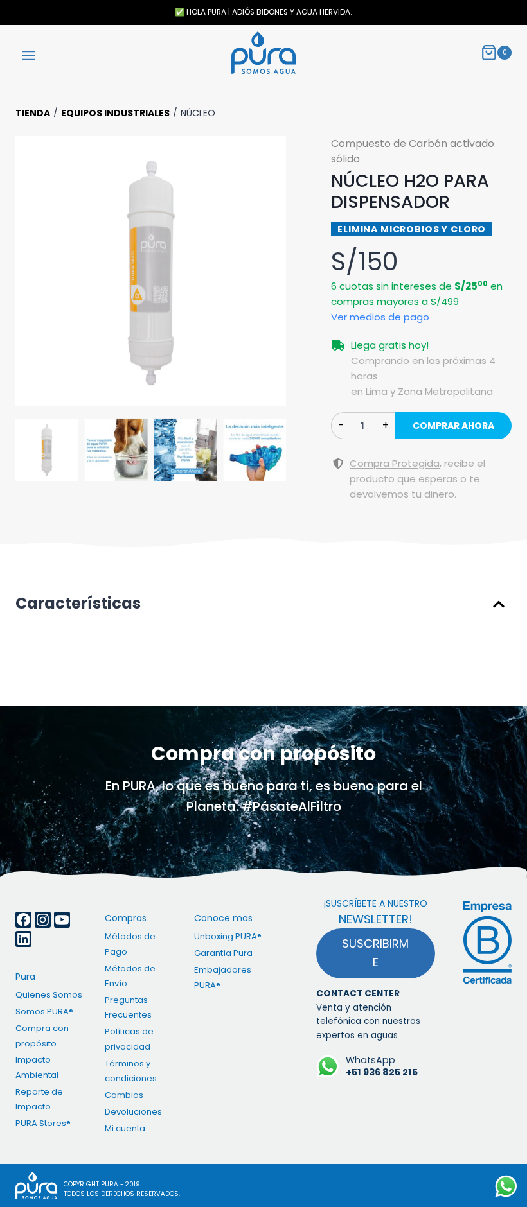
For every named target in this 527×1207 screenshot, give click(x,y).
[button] (150, 271)
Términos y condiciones (131, 1070)
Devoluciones (133, 1112)
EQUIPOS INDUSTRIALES (115, 113)
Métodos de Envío (130, 975)
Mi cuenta (125, 1128)
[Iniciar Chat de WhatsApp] (506, 1186)
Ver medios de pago (380, 317)
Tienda (32, 113)
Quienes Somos (48, 995)
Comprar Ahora (453, 425)
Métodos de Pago (130, 943)
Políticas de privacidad (129, 1038)
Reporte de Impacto (39, 1099)
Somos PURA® (44, 1011)
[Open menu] (28, 53)
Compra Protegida (395, 463)
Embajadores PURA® (222, 977)
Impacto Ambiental (36, 1067)
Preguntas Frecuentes (128, 1007)
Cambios (124, 1095)
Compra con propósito (42, 1035)
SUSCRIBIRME (375, 952)
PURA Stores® (43, 1123)
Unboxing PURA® (228, 936)
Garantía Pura (223, 953)
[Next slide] (269, 271)
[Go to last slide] (32, 271)
